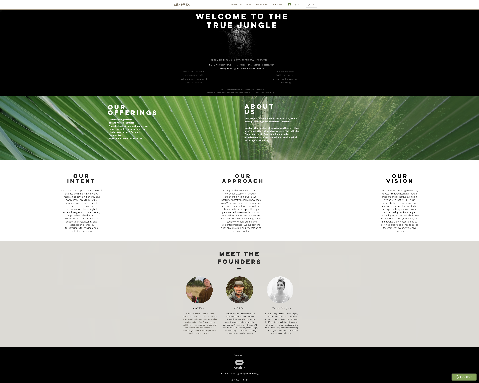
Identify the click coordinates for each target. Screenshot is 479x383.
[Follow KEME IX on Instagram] (244, 374)
